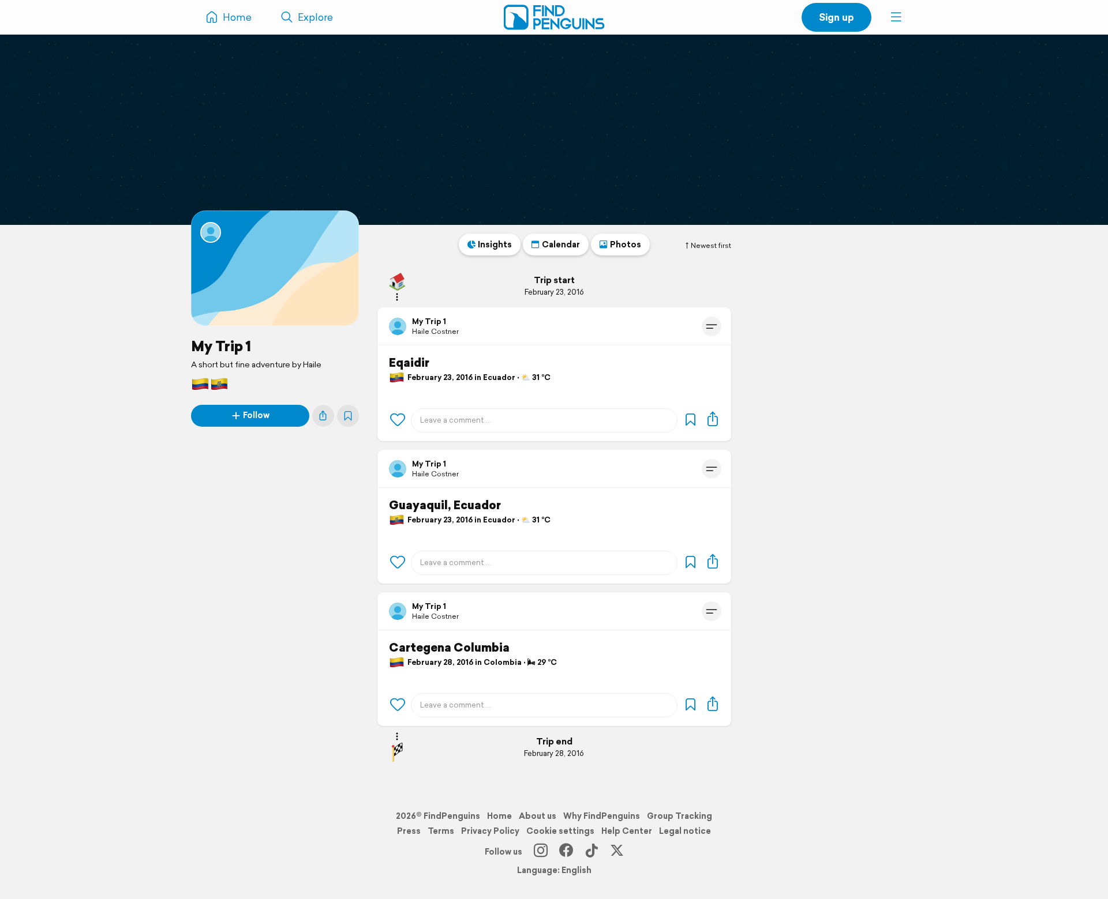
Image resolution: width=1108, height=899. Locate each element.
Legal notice (685, 831)
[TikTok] (591, 851)
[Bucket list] (348, 416)
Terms (441, 831)
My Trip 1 (221, 346)
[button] (896, 17)
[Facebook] (566, 851)
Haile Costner (435, 331)
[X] (617, 851)
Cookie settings (560, 831)
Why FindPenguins (601, 816)
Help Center (626, 831)
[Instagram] (541, 851)
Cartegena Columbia (449, 648)
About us (537, 816)
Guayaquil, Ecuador (445, 505)
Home (499, 816)
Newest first (711, 245)
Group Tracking (679, 816)
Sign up (836, 17)
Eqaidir (409, 363)
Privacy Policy (490, 831)
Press (409, 831)
